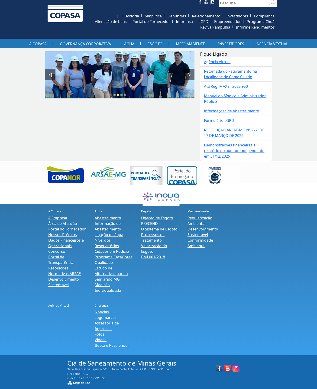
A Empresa (57, 217)
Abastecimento (108, 217)
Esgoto (155, 43)
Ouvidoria (130, 16)
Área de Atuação (62, 223)
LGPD (203, 21)
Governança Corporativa (85, 43)
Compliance (264, 16)
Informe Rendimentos (255, 27)
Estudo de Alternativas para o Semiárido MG (111, 274)
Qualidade (104, 262)
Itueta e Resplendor (112, 345)
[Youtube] (207, 3)
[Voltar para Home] (65, 10)
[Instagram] (213, 3)
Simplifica (153, 16)
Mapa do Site (81, 383)
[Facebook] (200, 3)
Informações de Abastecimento (231, 110)
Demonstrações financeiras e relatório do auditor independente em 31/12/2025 (234, 151)
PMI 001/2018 (153, 256)
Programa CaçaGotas (113, 256)
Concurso (56, 251)
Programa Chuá (261, 21)
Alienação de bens (111, 21)
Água (129, 43)
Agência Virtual (272, 43)
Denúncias (177, 16)
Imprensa (184, 21)
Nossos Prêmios (62, 234)
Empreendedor (227, 21)
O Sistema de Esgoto (159, 229)
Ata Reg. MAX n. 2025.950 (226, 86)
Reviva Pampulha (215, 27)
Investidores (237, 16)
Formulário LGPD (219, 120)
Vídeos (101, 339)
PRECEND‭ (149, 223)
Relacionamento (206, 16)
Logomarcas (105, 317)
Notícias (102, 311)
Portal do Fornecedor (151, 21)
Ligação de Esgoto (157, 217)
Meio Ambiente (190, 43)
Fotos (99, 334)
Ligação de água (109, 234)
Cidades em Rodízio (112, 251)
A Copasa (38, 43)
